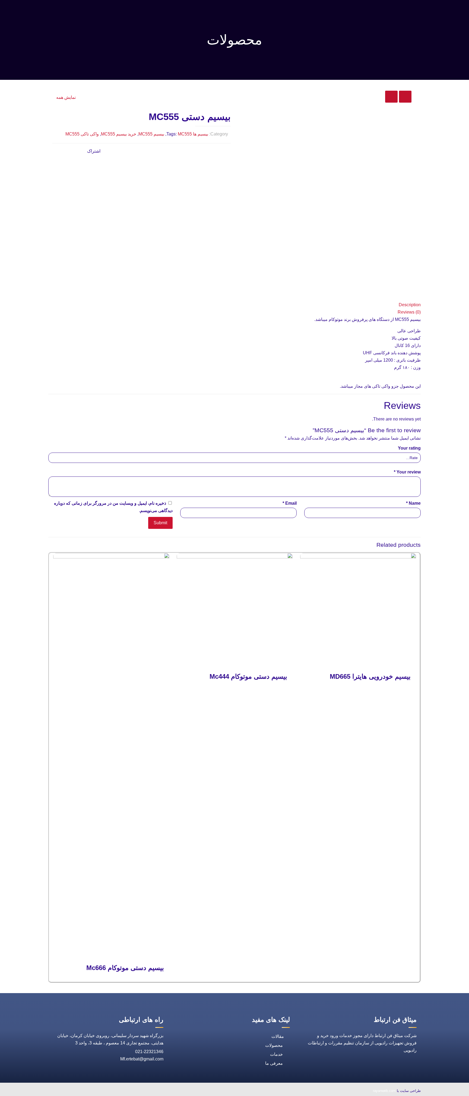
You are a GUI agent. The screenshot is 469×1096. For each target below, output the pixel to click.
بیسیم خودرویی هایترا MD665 (370, 676)
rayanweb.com (384, 1091)
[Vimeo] (83, 1091)
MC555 (185, 134)
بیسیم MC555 (151, 134)
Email (290, 503)
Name (413, 503)
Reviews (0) (409, 312)
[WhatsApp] (120, 1091)
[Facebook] (108, 1091)
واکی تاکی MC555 (82, 134)
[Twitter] (95, 1091)
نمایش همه (66, 97)
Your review (407, 472)
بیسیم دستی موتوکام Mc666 (125, 967)
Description (410, 304)
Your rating (409, 448)
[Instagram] (70, 1091)
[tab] (234, 304)
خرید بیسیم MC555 (118, 134)
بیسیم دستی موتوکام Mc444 (248, 676)
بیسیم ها (200, 134)
